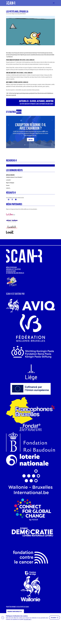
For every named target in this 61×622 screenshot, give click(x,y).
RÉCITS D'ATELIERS (23, 13)
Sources (7, 185)
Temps (19, 13)
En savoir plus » (27, 619)
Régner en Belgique (10, 183)
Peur (10, 13)
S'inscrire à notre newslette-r (14, 611)
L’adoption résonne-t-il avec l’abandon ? (30, 126)
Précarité (16, 13)
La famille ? (8, 180)
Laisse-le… (8, 188)
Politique (13, 13)
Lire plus (30, 139)
